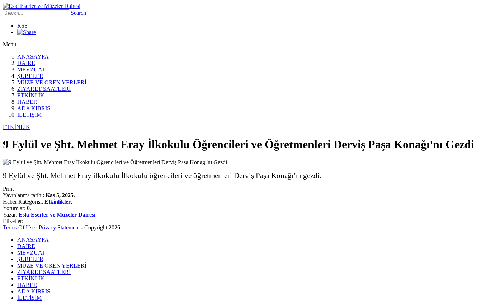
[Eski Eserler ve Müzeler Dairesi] (41, 6)
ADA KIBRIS (33, 108)
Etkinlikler (57, 202)
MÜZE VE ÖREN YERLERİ (51, 82)
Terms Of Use (19, 227)
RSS (22, 26)
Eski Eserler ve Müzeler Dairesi (57, 214)
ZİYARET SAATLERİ (44, 89)
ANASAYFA (33, 57)
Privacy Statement (59, 227)
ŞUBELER (30, 76)
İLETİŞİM (29, 115)
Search (78, 13)
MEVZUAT (31, 69)
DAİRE (26, 63)
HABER (27, 102)
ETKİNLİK (30, 95)
